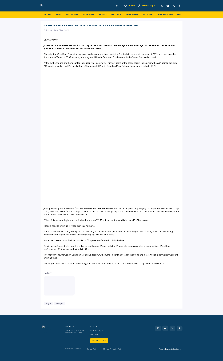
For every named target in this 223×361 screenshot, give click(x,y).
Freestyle (59, 303)
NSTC (180, 14)
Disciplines (72, 14)
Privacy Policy (92, 349)
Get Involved (165, 14)
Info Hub (116, 14)
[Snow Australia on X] (174, 5)
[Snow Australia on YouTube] (167, 5)
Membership (132, 14)
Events (103, 14)
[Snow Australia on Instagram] (162, 5)
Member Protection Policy (112, 349)
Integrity (148, 14)
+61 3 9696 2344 (96, 335)
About (47, 14)
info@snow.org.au (96, 330)
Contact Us (99, 341)
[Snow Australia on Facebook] (179, 5)
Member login (148, 6)
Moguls (48, 303)
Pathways (88, 14)
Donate (131, 6)
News (59, 14)
